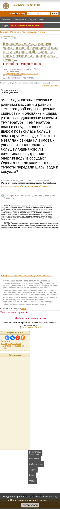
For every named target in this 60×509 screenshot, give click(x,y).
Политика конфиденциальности (11, 342)
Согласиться (30, 505)
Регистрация (27, 327)
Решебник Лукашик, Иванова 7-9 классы (20, 73)
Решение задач (29, 32)
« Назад (45, 86)
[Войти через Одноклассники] (23, 337)
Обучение (14, 32)
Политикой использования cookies (28, 500)
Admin (23, 309)
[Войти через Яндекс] (17, 337)
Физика (41, 32)
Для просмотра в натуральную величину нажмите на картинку (30, 196)
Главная (4, 32)
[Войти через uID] (7, 337)
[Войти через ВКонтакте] (12, 337)
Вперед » (55, 86)
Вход (37, 327)
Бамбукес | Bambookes (26, 4)
